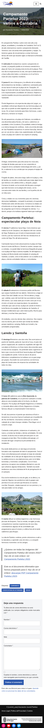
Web (5, 637)
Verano (28, 590)
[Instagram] (3, 726)
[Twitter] (19, 726)
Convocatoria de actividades (13, 590)
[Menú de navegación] (36, 4)
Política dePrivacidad (18, 711)
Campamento (15, 585)
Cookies (30, 711)
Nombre (7, 619)
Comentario (8, 646)
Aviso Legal (6, 711)
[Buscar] (40, 4)
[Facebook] (14, 726)
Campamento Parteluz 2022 (17, 559)
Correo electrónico (11, 628)
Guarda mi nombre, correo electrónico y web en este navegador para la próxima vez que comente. (21, 676)
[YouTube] (9, 726)
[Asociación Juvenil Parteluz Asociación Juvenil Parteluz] (8, 3)
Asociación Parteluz (12, 30)
